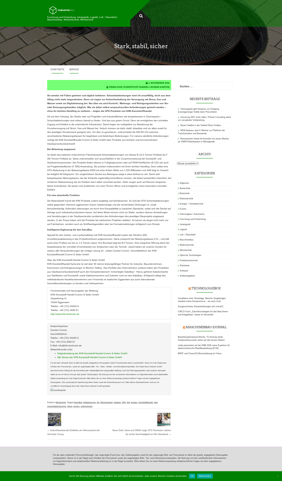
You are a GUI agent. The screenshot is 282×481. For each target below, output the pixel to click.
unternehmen (87, 406)
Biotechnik (185, 193)
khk (128, 402)
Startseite (57, 69)
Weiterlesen (205, 476)
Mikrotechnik (186, 250)
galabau (117, 402)
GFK (124, 402)
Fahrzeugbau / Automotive (192, 214)
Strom (69, 406)
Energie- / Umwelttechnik (191, 204)
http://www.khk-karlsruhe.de (65, 314)
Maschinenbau (186, 239)
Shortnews (185, 265)
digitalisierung (89, 402)
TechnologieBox (206, 288)
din (98, 402)
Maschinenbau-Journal (206, 327)
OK (192, 476)
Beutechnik (61, 402)
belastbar (78, 402)
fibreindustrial (107, 402)
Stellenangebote (187, 276)
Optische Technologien (190, 255)
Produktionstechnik (189, 260)
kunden (134, 402)
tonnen (76, 406)
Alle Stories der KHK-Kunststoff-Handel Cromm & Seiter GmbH (89, 357)
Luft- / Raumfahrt (188, 234)
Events (183, 209)
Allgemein (184, 183)
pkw (155, 402)
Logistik (183, 229)
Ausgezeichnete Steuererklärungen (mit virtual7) (200, 306)
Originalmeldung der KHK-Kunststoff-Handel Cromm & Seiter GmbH (92, 353)
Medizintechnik (187, 245)
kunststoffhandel (146, 402)
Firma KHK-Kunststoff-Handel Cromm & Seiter (139, 87)
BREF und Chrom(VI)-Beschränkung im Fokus (200, 353)
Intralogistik (185, 224)
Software (184, 270)
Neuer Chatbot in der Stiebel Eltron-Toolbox (200, 125)
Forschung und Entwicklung (193, 219)
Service (74, 69)
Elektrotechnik (186, 198)
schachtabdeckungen (56, 406)
